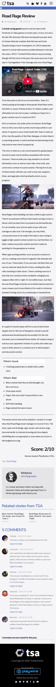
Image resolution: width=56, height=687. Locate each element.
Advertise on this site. (27, 677)
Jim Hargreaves (10, 21)
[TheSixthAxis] (8, 3)
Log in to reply (16, 543)
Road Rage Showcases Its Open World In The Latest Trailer (40, 516)
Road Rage (11, 461)
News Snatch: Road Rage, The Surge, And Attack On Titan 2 (13, 516)
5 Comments (42, 21)
